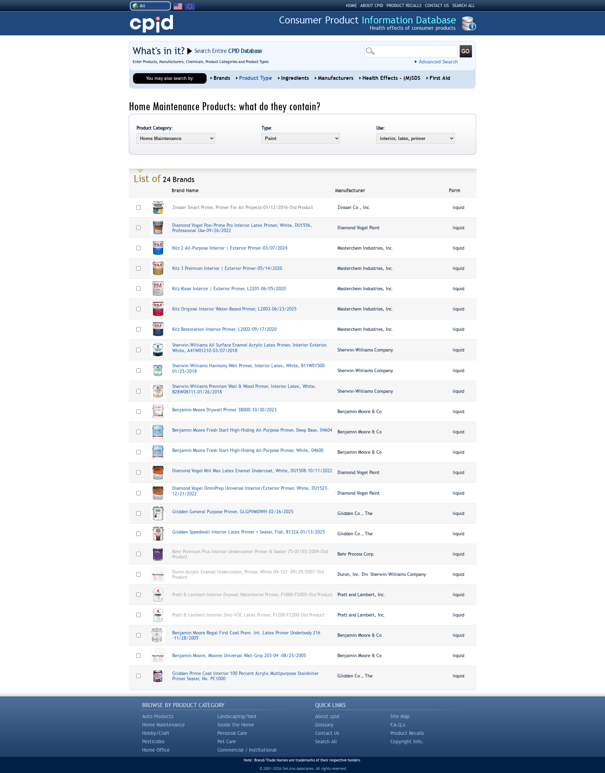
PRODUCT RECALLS (404, 5)
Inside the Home (235, 724)
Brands (222, 78)
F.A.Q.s (397, 724)
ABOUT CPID (371, 5)
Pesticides (153, 741)
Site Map (399, 716)
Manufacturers (335, 78)
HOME (351, 5)
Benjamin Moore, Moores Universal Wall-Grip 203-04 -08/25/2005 (239, 655)
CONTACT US (437, 5)
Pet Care (226, 741)
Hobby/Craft (155, 733)
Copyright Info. (407, 741)
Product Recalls (407, 733)
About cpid (327, 716)
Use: (380, 128)
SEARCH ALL (463, 5)
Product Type (255, 78)
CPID (151, 24)
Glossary (324, 724)
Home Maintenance (163, 724)
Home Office (156, 750)
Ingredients (295, 78)
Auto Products (157, 716)
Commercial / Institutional (247, 750)
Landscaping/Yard (236, 716)
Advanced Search (438, 61)
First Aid (440, 78)
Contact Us (327, 733)
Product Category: (155, 128)
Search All (326, 741)
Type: (267, 128)
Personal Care (232, 733)
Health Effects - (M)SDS (391, 78)
